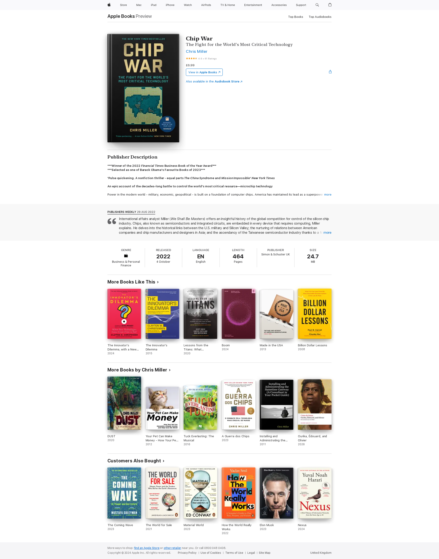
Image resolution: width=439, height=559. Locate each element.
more (328, 194)
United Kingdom (321, 552)
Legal (251, 552)
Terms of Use (234, 552)
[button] (317, 5)
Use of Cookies (211, 552)
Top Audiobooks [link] (320, 17)
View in (202, 72)
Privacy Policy (187, 552)
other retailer (172, 548)
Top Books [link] (295, 17)
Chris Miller (197, 51)
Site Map (264, 552)
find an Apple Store (147, 548)
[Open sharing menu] (330, 72)
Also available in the (212, 81)
